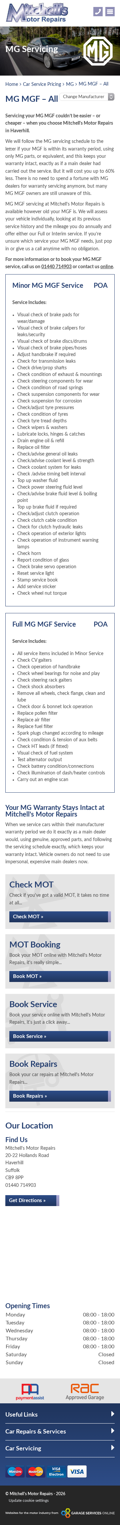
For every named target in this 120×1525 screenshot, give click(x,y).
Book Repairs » (30, 1096)
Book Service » (29, 1036)
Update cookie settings (29, 1500)
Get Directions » (27, 1200)
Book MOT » (27, 976)
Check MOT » (28, 916)
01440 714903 (56, 267)
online (106, 267)
